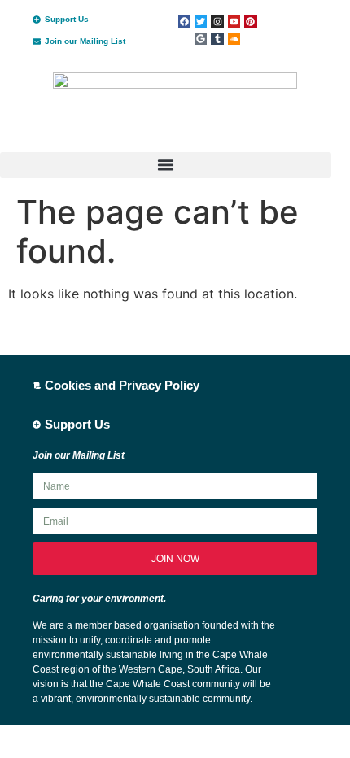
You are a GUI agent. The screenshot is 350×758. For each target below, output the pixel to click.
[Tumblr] (217, 39)
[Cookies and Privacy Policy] (37, 385)
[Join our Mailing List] (37, 41)
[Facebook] (184, 21)
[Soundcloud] (234, 39)
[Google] (201, 39)
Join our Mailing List (85, 41)
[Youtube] (234, 21)
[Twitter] (201, 21)
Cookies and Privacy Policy (122, 385)
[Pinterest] (250, 21)
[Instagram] (217, 21)
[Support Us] (37, 19)
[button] (165, 165)
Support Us (67, 19)
